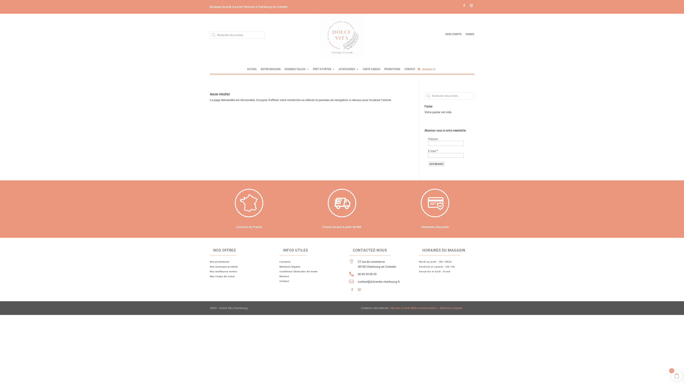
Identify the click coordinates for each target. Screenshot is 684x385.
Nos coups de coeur (222, 276)
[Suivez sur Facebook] (464, 5)
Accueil (252, 69)
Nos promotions (219, 261)
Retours (284, 276)
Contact (409, 69)
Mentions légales (289, 266)
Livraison (285, 261)
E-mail (433, 151)
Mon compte (453, 34)
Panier (470, 34)
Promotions (392, 69)
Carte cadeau (371, 69)
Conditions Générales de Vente (298, 271)
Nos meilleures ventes (223, 271)
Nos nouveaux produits (224, 266)
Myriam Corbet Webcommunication (413, 308)
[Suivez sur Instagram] (471, 5)
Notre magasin (271, 69)
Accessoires (347, 69)
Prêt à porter (322, 69)
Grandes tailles (294, 69)
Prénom (433, 139)
